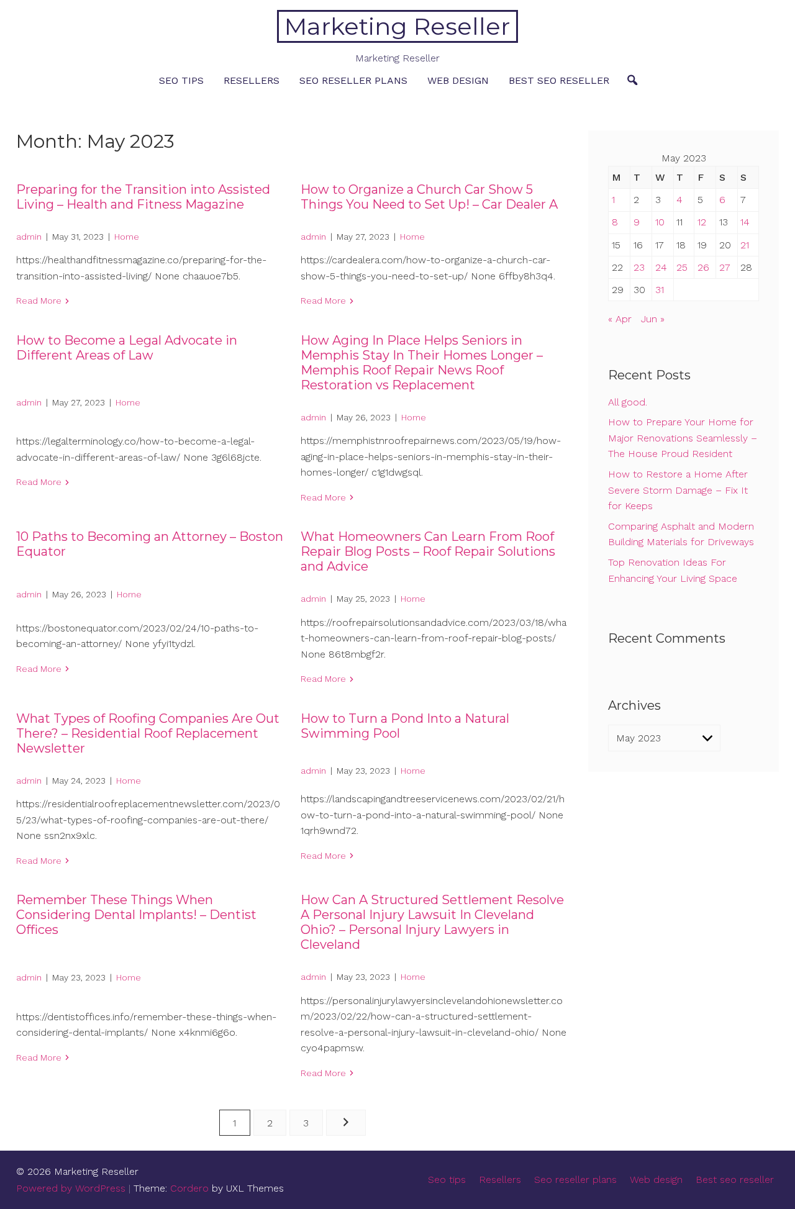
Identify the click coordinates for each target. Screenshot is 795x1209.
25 (682, 267)
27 (724, 267)
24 (661, 267)
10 (660, 222)
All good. (627, 402)
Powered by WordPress (70, 1188)
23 (639, 267)
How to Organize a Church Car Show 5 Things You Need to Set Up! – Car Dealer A (429, 197)
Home (126, 237)
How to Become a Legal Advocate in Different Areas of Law (126, 348)
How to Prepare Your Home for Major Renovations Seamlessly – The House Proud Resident (682, 438)
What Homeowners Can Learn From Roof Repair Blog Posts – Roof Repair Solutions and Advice (428, 551)
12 (701, 222)
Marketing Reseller (397, 26)
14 (745, 222)
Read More (38, 301)
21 (744, 245)
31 (659, 290)
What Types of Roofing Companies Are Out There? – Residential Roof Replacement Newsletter (147, 733)
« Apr (620, 319)
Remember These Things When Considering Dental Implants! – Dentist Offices (136, 914)
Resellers (251, 80)
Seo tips (181, 80)
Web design (458, 80)
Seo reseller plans (353, 80)
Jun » (653, 319)
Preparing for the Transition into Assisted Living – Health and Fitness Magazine (143, 197)
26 (703, 267)
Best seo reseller (559, 80)
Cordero (189, 1188)
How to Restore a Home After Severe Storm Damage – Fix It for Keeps (678, 490)
